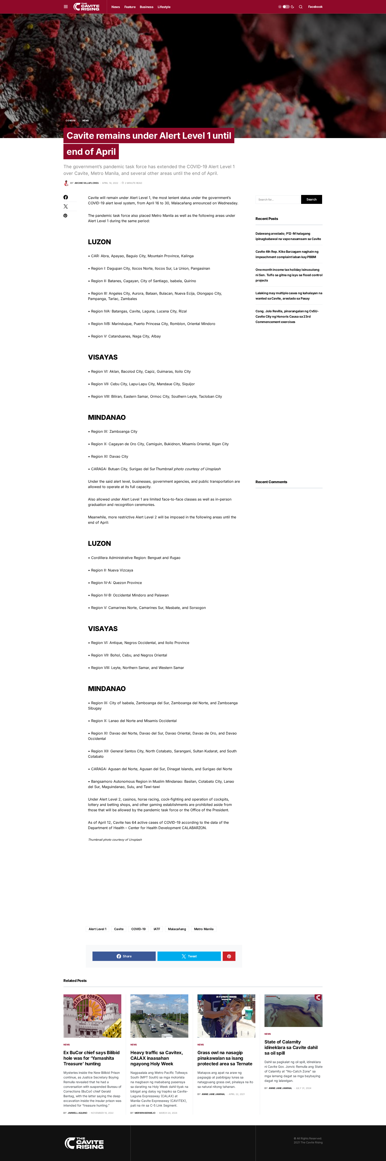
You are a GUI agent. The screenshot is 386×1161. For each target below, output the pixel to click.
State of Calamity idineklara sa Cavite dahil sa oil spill (291, 1047)
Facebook (315, 6)
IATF (157, 929)
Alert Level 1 (97, 929)
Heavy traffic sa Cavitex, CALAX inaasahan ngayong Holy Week (156, 1058)
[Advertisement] (164, 884)
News (85, 120)
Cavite (118, 929)
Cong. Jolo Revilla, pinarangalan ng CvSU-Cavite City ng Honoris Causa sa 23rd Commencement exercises (287, 316)
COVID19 (70, 120)
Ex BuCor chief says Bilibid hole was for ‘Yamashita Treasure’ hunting (91, 1058)
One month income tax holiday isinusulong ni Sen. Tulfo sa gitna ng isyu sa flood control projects (289, 275)
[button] (65, 6)
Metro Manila (204, 929)
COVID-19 (138, 929)
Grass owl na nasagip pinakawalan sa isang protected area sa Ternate (224, 1058)
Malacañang (177, 929)
